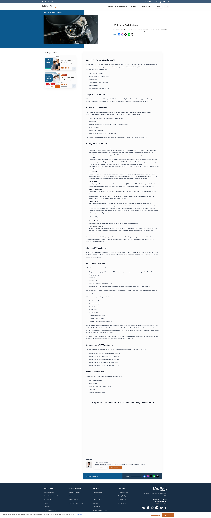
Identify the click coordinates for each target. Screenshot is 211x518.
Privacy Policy (122, 496)
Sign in (158, 6)
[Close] (208, 515)
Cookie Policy (122, 503)
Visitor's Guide (97, 492)
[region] (105, 515)
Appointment (115, 468)
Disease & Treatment (74, 492)
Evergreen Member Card (50, 510)
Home (45, 12)
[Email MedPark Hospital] (143, 507)
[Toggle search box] (149, 7)
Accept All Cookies (168, 515)
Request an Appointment (51, 496)
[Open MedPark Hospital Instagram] (152, 507)
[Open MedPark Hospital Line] (156, 507)
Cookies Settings (155, 515)
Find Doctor (47, 499)
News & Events (97, 499)
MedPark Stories (73, 499)
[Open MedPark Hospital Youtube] (161, 507)
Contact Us (96, 506)
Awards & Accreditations (100, 510)
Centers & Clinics (49, 492)
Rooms (46, 503)
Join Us (95, 503)
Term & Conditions (123, 492)
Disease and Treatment (56, 12)
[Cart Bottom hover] (152, 6)
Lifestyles (71, 496)
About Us (96, 496)
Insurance (47, 506)
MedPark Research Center (76, 503)
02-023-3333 (49, 1)
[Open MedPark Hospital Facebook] (148, 507)
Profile (101, 468)
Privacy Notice (122, 499)
